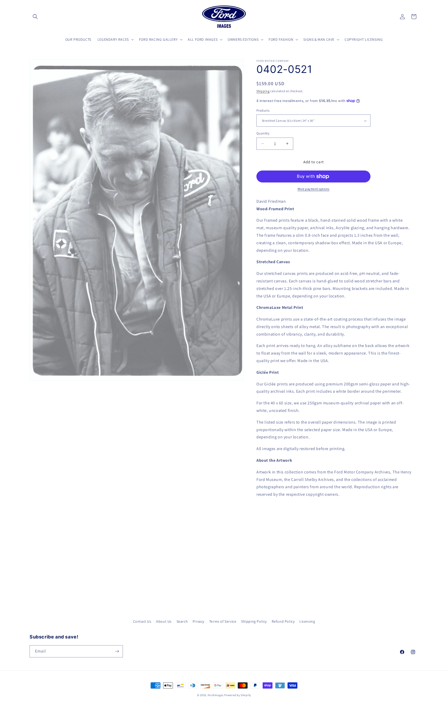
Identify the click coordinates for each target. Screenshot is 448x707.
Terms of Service (222, 621)
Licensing (307, 621)
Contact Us (142, 621)
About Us (164, 621)
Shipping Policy (254, 621)
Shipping (263, 91)
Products (262, 110)
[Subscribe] (117, 651)
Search (182, 621)
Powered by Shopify (237, 695)
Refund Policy (283, 621)
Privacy (198, 621)
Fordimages (216, 695)
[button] (35, 16)
